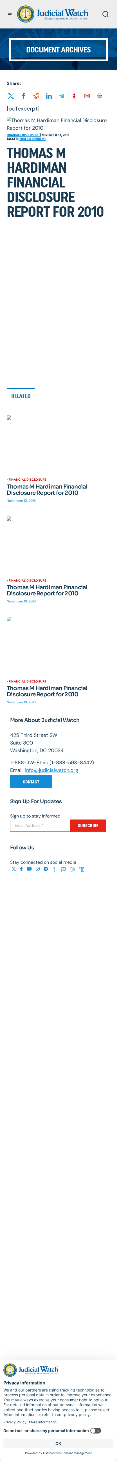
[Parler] (64, 869)
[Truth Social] (82, 869)
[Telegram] (46, 869)
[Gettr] (55, 869)
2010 (23, 139)
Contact (31, 782)
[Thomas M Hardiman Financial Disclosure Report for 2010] (58, 444)
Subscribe (88, 825)
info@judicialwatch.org (51, 770)
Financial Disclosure (23, 135)
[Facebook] (22, 869)
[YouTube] (29, 869)
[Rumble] (73, 869)
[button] (10, 14)
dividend (39, 139)
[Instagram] (38, 869)
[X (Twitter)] (14, 869)
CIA (29, 139)
